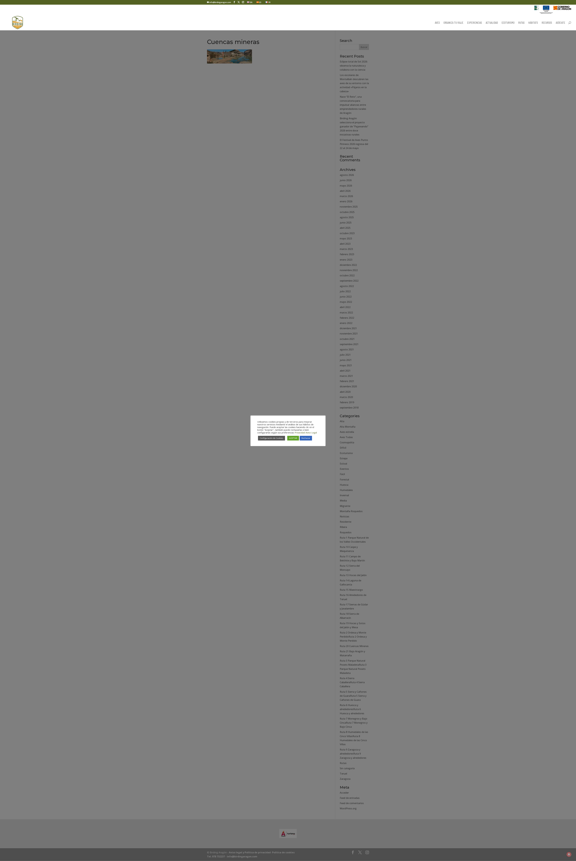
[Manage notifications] (569, 854)
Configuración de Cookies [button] (271, 438)
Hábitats (533, 22)
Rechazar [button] (306, 438)
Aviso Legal (311, 432)
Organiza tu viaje (453, 22)
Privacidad (300, 432)
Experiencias (474, 22)
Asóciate (560, 22)
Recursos (547, 22)
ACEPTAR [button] (293, 438)
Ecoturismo (508, 22)
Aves (437, 22)
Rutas (521, 22)
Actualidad (492, 22)
